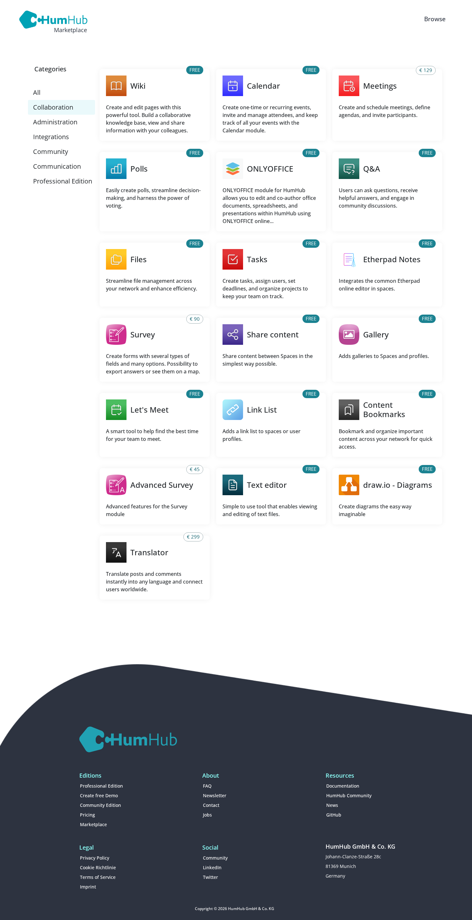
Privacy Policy (94, 858)
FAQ (207, 786)
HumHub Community (348, 795)
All (36, 92)
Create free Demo (99, 795)
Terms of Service (98, 877)
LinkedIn (212, 867)
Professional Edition (62, 181)
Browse (435, 19)
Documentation (342, 786)
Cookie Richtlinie (98, 867)
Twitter (210, 877)
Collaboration (53, 107)
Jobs (207, 815)
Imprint (88, 887)
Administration (55, 122)
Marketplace (93, 824)
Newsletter (214, 795)
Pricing (87, 815)
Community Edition (100, 805)
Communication (57, 166)
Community (50, 151)
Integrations (51, 136)
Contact (211, 805)
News (332, 805)
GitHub (333, 815)
